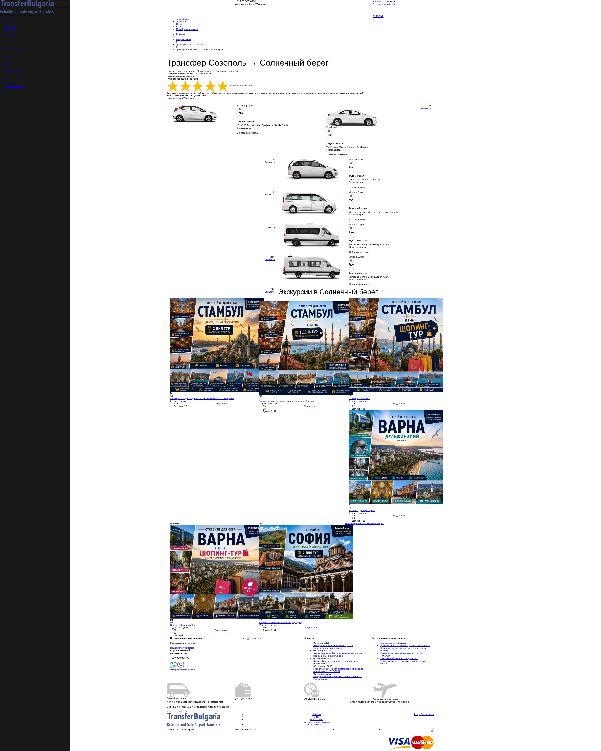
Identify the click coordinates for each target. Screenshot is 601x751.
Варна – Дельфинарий (362, 510)
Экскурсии (9, 34)
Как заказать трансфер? (394, 643)
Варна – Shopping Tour (183, 625)
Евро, (7, 79)
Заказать (426, 108)
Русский (377, 4)
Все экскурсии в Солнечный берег (364, 523)
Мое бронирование (15, 71)
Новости (8, 56)
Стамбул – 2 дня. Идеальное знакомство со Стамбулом (202, 398)
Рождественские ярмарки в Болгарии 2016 (337, 676)
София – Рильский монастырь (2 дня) (280, 622)
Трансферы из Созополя (190, 44)
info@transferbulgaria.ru (183, 669)
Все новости (320, 679)
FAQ (178, 26)
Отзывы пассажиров (240, 85)
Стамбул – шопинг (359, 398)
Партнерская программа (317, 722)
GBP (381, 16)
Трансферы (10, 27)
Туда (240, 113)
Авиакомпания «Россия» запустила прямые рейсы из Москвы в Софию (337, 654)
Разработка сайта (424, 714)
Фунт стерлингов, (13, 86)
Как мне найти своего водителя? (399, 658)
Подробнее (221, 403)
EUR (375, 16)
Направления (183, 39)
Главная (8, 20)
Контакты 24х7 (316, 724)
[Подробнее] (217, 344)
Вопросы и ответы (14, 49)
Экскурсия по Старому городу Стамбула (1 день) (286, 401)
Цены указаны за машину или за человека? (405, 645)
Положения (316, 719)
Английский (389, 4)
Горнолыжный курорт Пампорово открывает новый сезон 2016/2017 (338, 670)
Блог (6, 63)
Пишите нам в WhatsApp (181, 98)
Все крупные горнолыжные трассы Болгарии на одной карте (333, 646)
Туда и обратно (246, 121)
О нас (7, 42)
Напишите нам (381, 1)
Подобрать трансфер (182, 647)
